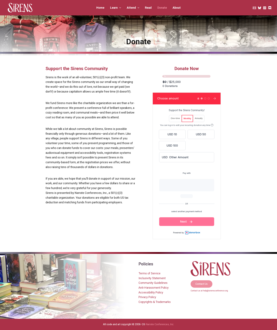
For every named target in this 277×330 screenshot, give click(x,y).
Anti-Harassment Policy (153, 287)
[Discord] (269, 7)
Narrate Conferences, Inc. (160, 324)
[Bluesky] (259, 7)
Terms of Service (149, 273)
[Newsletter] (254, 7)
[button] (115, 7)
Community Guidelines (153, 282)
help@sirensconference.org (215, 291)
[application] (119, 7)
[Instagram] (264, 7)
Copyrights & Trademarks (154, 302)
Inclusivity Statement (152, 278)
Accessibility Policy (150, 292)
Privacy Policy (147, 297)
